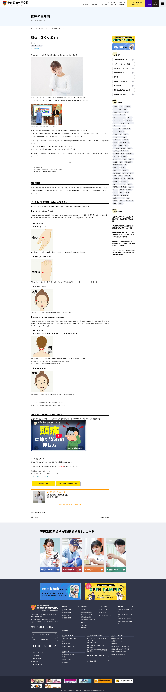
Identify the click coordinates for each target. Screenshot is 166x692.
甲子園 (123, 184)
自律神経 (116, 195)
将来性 (123, 148)
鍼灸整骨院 (129, 201)
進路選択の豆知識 (120, 94)
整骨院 (131, 159)
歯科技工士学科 (67, 610)
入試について (103, 610)
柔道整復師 (117, 86)
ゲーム (130, 117)
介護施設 (125, 140)
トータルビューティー (121, 68)
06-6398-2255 (38, 616)
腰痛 (127, 192)
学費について (103, 612)
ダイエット (116, 126)
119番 (115, 106)
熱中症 (123, 178)
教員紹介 (83, 628)
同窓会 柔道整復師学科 (118, 654)
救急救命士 (129, 154)
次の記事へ (104, 517)
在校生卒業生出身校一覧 (88, 620)
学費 (126, 145)
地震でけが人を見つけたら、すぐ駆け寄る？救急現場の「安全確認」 (123, 219)
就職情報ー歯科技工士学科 (125, 610)
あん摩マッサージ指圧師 (120, 112)
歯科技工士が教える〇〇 (122, 90)
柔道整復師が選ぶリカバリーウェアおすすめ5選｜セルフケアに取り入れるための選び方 (123, 235)
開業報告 (114, 643)
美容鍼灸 (129, 190)
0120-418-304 (44, 627)
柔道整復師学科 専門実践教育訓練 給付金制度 (97, 651)
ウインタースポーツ (119, 115)
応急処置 (116, 154)
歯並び (123, 167)
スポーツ (116, 123)
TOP (34, 28)
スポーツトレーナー (127, 123)
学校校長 (83, 610)
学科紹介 (86, 5)
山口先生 (116, 151)
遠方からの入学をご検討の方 (95, 656)
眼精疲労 (116, 187)
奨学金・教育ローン (105, 615)
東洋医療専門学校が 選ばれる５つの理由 (87, 613)
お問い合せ (155, 4)
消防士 (121, 176)
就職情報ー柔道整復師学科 (125, 622)
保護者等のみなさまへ (68, 654)
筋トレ (115, 190)
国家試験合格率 (124, 142)
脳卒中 (122, 192)
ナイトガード (126, 129)
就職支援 (113, 5)
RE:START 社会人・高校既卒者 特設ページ (96, 639)
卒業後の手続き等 (116, 638)
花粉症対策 (124, 195)
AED (121, 106)
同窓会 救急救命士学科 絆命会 (120, 649)
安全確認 (116, 148)
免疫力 (115, 142)
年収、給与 (124, 151)
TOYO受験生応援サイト (69, 638)
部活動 (115, 201)
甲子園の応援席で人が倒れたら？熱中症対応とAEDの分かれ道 (123, 227)
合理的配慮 (36, 655)
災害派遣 (116, 178)
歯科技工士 (116, 170)
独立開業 (116, 181)
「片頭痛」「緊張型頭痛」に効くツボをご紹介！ (49, 169)
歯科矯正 (125, 170)
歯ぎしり (116, 167)
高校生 (121, 203)
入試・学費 (104, 5)
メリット (116, 137)
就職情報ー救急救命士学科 (125, 615)
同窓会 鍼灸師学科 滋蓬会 (119, 652)
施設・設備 (84, 625)
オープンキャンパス (119, 117)
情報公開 (122, 2)
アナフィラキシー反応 (120, 109)
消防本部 (127, 176)
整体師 (124, 159)
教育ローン (116, 159)
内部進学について (116, 641)
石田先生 (123, 187)
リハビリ (123, 137)
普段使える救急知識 (120, 81)
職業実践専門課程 (86, 617)
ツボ (32, 48)
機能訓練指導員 (118, 165)
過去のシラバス (37, 664)
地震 (114, 145)
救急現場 (116, 156)
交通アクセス (113, 2)
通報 (127, 198)
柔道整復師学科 (67, 618)
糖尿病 (122, 190)
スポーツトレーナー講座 (122, 64)
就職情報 (121, 607)
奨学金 (116, 77)
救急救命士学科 (67, 612)
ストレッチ (128, 120)
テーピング (116, 129)
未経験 (115, 162)
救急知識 (123, 156)
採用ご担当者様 (91, 661)
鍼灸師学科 (65, 615)
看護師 (130, 184)
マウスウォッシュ (118, 131)
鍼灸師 (37, 48)
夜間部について (91, 643)
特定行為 (130, 178)
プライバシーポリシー (39, 652)
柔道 (121, 162)
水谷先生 (125, 173)
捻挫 (122, 154)
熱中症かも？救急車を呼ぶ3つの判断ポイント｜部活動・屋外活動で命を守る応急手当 (123, 244)
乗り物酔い (116, 140)
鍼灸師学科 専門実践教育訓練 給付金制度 (95, 646)
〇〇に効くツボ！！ (44, 28)
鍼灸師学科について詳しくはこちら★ (70, 505)
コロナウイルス (118, 120)
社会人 (131, 187)
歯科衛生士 (116, 173)
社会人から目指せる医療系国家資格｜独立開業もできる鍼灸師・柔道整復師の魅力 (123, 252)
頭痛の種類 (39, 167)
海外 (131, 173)
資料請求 (148, 4)
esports (127, 106)
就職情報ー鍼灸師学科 (124, 619)
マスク (126, 134)
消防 (114, 176)
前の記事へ (36, 517)
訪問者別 (122, 5)
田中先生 (116, 184)
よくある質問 (37, 658)
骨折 (114, 203)
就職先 (130, 148)
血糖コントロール (118, 198)
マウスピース (117, 134)
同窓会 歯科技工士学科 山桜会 (120, 646)
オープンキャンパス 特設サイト (137, 3)
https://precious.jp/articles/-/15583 (45, 126)
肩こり (115, 192)
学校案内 (94, 5)
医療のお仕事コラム (120, 73)
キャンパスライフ (86, 622)
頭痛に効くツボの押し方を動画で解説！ (47, 172)
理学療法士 (124, 181)
